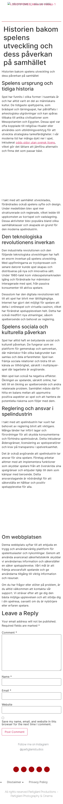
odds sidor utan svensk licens (35, 142)
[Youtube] (39, 769)
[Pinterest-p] (31, 769)
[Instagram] (24, 769)
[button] (58, 16)
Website (7, 704)
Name (7, 676)
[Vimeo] (47, 769)
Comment (9, 632)
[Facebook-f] (16, 769)
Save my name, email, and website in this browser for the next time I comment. (29, 723)
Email (6, 690)
